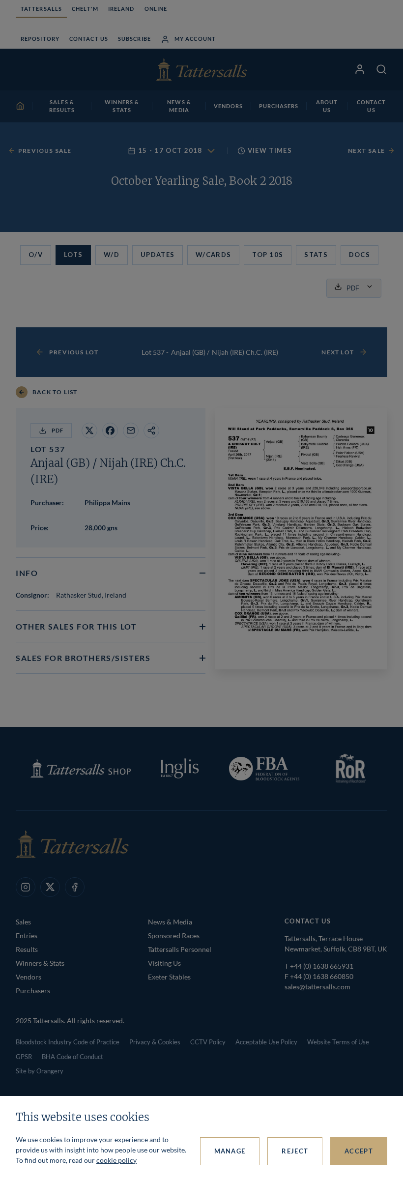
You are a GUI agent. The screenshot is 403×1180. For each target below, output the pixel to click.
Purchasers (33, 990)
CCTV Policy (208, 1042)
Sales (23, 922)
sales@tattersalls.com (317, 986)
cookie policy (116, 1160)
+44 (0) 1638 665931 (321, 966)
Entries (26, 935)
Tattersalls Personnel (179, 949)
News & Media (170, 922)
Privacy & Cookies (154, 1042)
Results (27, 949)
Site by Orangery (39, 1071)
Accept (359, 1151)
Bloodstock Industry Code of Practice (67, 1042)
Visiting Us (164, 963)
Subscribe (134, 38)
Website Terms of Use (338, 1042)
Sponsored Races (174, 935)
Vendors (28, 977)
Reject (295, 1151)
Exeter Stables (169, 977)
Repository (40, 38)
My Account (195, 38)
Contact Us (88, 38)
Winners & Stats (40, 963)
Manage (230, 1151)
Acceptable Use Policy (266, 1042)
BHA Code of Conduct (72, 1057)
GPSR (24, 1057)
